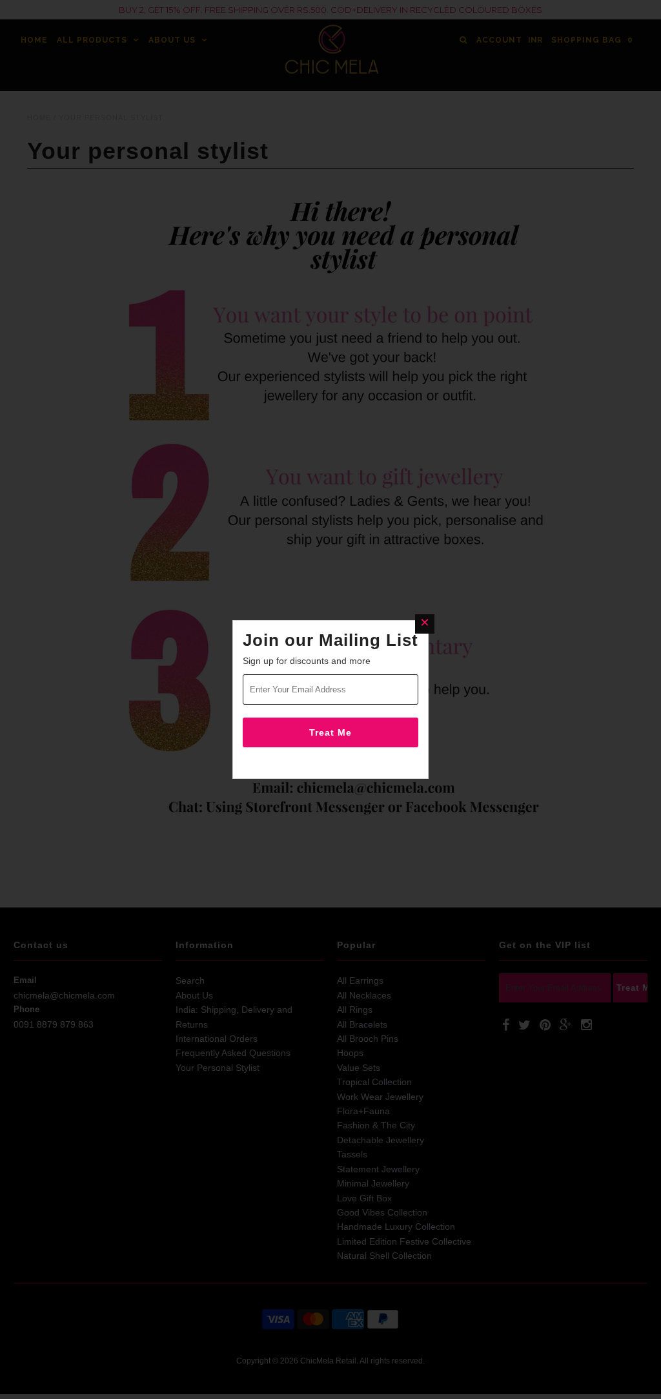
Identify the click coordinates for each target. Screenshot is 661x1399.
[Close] (424, 624)
